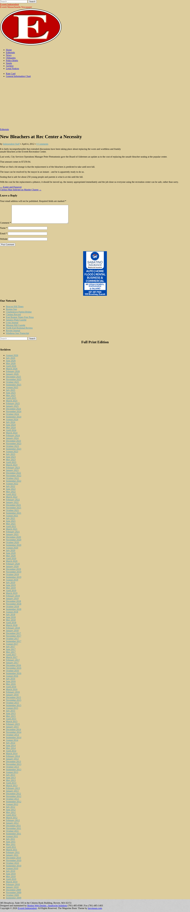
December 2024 (13, 409)
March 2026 (11, 368)
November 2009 (13, 892)
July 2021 (10, 518)
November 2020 (13, 539)
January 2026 (12, 374)
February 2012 (13, 820)
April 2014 (11, 751)
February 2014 (13, 756)
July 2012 (10, 807)
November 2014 (13, 732)
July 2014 (10, 743)
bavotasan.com (95, 908)
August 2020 (12, 547)
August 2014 (12, 740)
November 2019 (13, 572)
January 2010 (12, 887)
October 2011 (12, 831)
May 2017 (11, 652)
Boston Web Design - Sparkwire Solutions (47, 905)
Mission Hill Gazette (15, 325)
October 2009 (12, 895)
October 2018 (12, 606)
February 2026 (13, 371)
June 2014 (11, 745)
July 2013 (10, 775)
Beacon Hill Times (14, 306)
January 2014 (12, 759)
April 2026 (11, 366)
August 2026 (12, 355)
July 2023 (10, 454)
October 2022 (12, 478)
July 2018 (10, 614)
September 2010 (13, 865)
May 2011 (10, 844)
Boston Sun (11, 309)
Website (3, 239)
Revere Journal (13, 330)
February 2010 (13, 884)
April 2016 (11, 686)
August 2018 (12, 612)
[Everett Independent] (31, 44)
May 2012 (11, 812)
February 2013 (13, 788)
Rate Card (10, 73)
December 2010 (13, 857)
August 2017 (12, 644)
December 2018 (13, 601)
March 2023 (11, 465)
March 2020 (11, 561)
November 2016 (13, 668)
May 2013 (11, 780)
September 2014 (13, 737)
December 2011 (13, 825)
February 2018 (13, 628)
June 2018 (11, 617)
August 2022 (12, 483)
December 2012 (13, 793)
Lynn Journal (12, 322)
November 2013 (13, 764)
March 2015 (11, 721)
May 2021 (11, 523)
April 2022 (11, 494)
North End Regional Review (19, 328)
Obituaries (11, 58)
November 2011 (13, 828)
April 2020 (11, 558)
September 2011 (13, 833)
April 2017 (11, 654)
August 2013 (12, 772)
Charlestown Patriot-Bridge (19, 312)
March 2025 (11, 401)
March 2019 (11, 593)
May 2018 (11, 620)
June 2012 (11, 809)
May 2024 (11, 427)
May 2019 (11, 588)
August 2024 (12, 419)
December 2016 (13, 665)
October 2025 (12, 382)
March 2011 (11, 849)
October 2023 (12, 446)
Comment (5, 223)
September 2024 (13, 417)
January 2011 (12, 855)
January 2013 (12, 791)
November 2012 (13, 796)
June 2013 (11, 777)
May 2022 (11, 491)
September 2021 (13, 513)
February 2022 (13, 499)
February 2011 (13, 852)
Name (3, 228)
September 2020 (13, 545)
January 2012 (12, 823)
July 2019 (10, 582)
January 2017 (12, 662)
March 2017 (11, 657)
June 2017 (11, 649)
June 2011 (10, 841)
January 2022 (12, 502)
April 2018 (11, 622)
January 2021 (12, 534)
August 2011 (12, 836)
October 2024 (12, 414)
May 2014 (11, 748)
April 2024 (11, 430)
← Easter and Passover (11, 187)
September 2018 (13, 609)
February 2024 (13, 435)
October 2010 (12, 863)
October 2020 (12, 542)
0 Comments (42, 144)
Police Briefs (12, 60)
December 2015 (13, 697)
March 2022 (11, 497)
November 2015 (13, 700)
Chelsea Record (13, 314)
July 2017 (10, 646)
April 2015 (11, 719)
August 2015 (12, 708)
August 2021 (12, 515)
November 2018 (13, 604)
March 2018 (11, 625)
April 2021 (11, 526)
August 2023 (12, 451)
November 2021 (13, 507)
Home (9, 50)
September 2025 (13, 384)
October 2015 (12, 702)
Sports (9, 63)
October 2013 (12, 767)
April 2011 (11, 847)
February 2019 (13, 596)
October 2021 (12, 510)
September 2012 (13, 801)
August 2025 (12, 387)
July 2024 (10, 422)
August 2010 (12, 868)
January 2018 (12, 630)
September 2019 (13, 577)
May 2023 (11, 459)
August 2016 (12, 676)
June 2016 (11, 681)
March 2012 (11, 817)
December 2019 (13, 569)
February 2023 (13, 467)
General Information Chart (18, 76)
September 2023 (13, 449)
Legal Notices (12, 68)
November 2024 (13, 411)
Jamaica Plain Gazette (16, 320)
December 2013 (13, 761)
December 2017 (13, 633)
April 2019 (11, 590)
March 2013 (11, 785)
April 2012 (11, 815)
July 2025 (10, 390)
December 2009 (13, 890)
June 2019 (11, 585)
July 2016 (10, 678)
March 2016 (11, 689)
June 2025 (11, 392)
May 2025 (11, 395)
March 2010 (11, 882)
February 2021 (13, 531)
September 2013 (13, 769)
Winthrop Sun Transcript (17, 333)
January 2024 (12, 438)
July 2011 (10, 839)
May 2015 (11, 716)
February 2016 (13, 692)
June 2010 (11, 874)
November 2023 (13, 443)
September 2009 (13, 898)
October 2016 (12, 670)
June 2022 (11, 489)
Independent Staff (11, 144)
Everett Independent (9, 4)
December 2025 (13, 376)
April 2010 (11, 879)
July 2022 (10, 486)
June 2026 (11, 360)
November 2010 (13, 860)
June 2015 (11, 713)
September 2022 (13, 481)
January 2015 (12, 727)
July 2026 (10, 358)
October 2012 (12, 799)
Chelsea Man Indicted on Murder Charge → (20, 189)
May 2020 (11, 556)
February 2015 (13, 724)
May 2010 (11, 876)
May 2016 (11, 684)
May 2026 (11, 363)
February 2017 (13, 660)
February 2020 (13, 564)
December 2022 (13, 473)
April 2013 (11, 783)
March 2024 (11, 433)
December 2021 (13, 505)
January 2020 (12, 566)
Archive (10, 66)
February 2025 (13, 403)
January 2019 (12, 598)
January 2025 (12, 406)
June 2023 (11, 457)
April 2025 (11, 398)
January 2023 (12, 470)
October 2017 (12, 638)
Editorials (10, 52)
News (8, 55)
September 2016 (13, 673)
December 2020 (13, 537)
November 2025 (13, 379)
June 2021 (11, 521)
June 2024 (11, 425)
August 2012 (12, 804)
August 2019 (12, 580)
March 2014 (11, 753)
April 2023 (11, 462)
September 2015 (13, 705)
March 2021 (11, 529)
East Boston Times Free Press (20, 317)
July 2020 (10, 550)
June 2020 (11, 553)
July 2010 (10, 871)
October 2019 (12, 574)
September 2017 (13, 641)
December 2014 (13, 729)
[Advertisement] (95, 104)
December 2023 (13, 441)
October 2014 (12, 735)
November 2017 (13, 636)
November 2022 (13, 475)
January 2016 (12, 694)
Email (3, 233)
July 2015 (10, 710)
